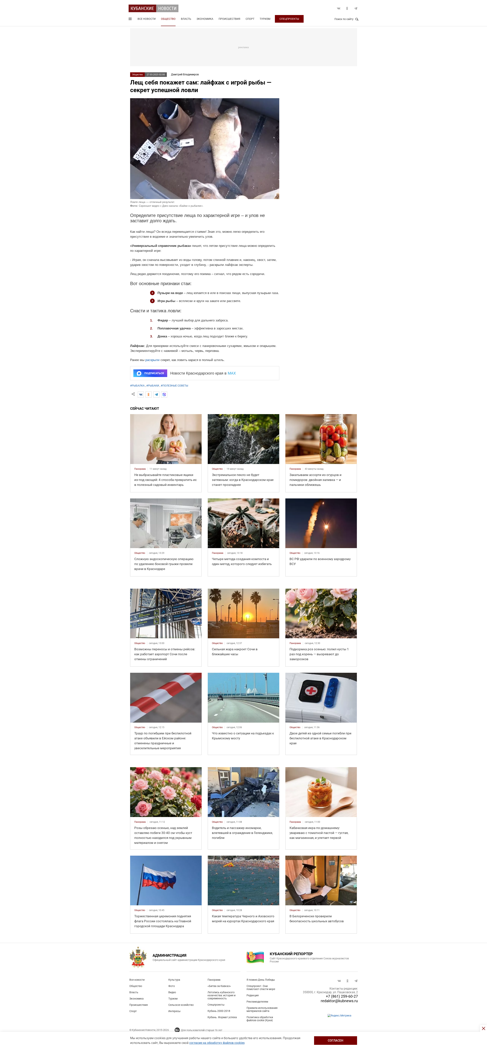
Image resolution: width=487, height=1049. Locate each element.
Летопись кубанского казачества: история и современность (222, 995)
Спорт (250, 18)
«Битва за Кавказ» (219, 986)
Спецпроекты (289, 18)
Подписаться (154, 373)
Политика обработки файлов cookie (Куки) (260, 1019)
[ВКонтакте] (141, 394)
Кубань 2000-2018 (219, 1010)
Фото (171, 986)
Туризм (265, 18)
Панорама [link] (140, 469)
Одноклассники (347, 8)
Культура (174, 979)
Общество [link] (217, 469)
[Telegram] (156, 394)
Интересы (174, 1011)
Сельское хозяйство (181, 1004)
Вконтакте (338, 8)
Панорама (214, 979)
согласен (335, 1040)
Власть (186, 18)
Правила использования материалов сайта (262, 1009)
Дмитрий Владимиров (185, 74)
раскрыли (152, 360)
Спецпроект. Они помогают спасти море (261, 987)
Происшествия (229, 18)
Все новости (147, 18)
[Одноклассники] (149, 394)
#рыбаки (152, 385)
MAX (232, 373)
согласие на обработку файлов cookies (217, 1043)
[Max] (164, 394)
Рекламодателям (257, 1001)
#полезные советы (174, 385)
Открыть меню (130, 20)
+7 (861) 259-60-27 (342, 996)
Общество (168, 18)
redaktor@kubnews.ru (339, 1001)
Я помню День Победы (261, 979)
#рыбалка (137, 385)
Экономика (205, 18)
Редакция (253, 995)
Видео (172, 992)
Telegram (356, 8)
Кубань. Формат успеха (222, 1017)
